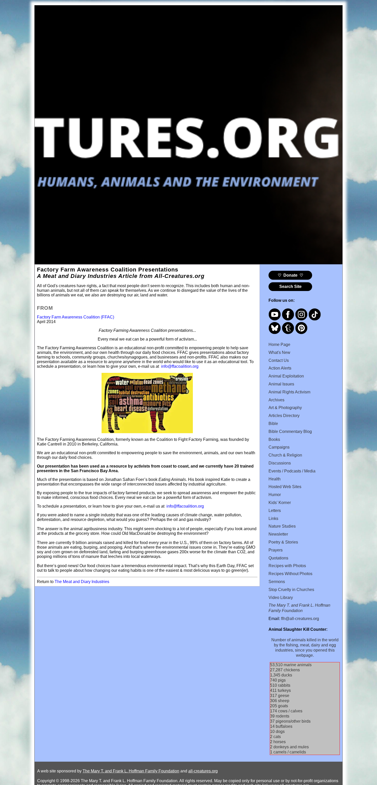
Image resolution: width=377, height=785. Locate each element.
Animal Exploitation (286, 376)
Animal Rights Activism (289, 392)
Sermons (277, 581)
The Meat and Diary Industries (82, 581)
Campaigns (279, 447)
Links (273, 518)
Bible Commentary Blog (290, 431)
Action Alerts (280, 368)
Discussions (280, 463)
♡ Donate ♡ (290, 275)
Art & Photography (285, 407)
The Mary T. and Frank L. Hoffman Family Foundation (131, 771)
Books (274, 439)
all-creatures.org (203, 771)
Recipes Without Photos (290, 573)
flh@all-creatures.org (300, 618)
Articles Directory (284, 415)
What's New (279, 352)
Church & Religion (285, 455)
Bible (273, 423)
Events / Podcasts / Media (292, 471)
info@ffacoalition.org (180, 366)
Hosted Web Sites (285, 486)
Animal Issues (281, 384)
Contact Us (279, 360)
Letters (275, 510)
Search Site (290, 286)
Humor (275, 494)
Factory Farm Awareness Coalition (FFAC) (75, 317)
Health (275, 479)
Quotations (278, 558)
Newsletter (278, 534)
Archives (276, 400)
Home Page (279, 344)
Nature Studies (282, 526)
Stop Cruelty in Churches (291, 589)
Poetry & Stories (283, 542)
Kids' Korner (280, 502)
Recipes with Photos (287, 566)
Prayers (276, 550)
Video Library (281, 597)
